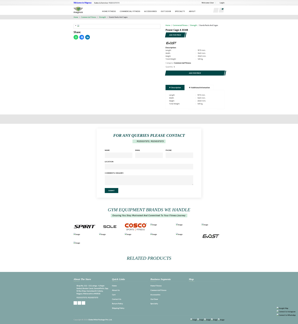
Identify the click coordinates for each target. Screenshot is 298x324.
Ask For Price (175, 35)
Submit (111, 191)
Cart (114, 295)
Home (76, 17)
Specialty (180, 11)
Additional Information (200, 87)
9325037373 (157, 141)
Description (176, 87)
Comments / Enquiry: (114, 173)
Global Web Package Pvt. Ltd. (100, 320)
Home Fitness (109, 11)
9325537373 (114, 3)
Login (222, 3)
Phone (169, 150)
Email (137, 150)
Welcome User (208, 3)
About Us (116, 290)
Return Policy (117, 304)
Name (107, 150)
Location (109, 162)
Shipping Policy (118, 308)
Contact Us (116, 299)
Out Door (166, 11)
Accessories (150, 11)
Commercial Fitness (130, 11)
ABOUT (192, 11)
